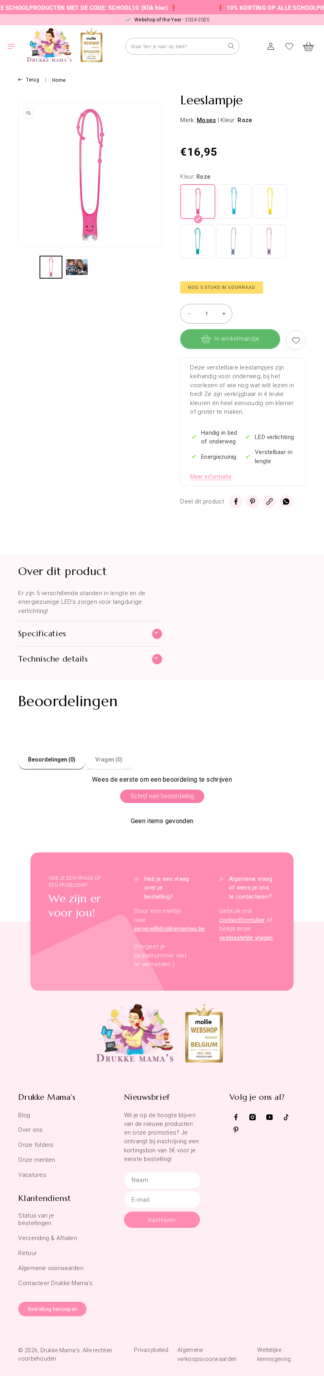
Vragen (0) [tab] (108, 759)
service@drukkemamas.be (169, 928)
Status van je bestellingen (36, 1219)
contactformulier (242, 920)
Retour (27, 1253)
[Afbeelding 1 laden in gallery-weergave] (51, 267)
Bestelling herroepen (52, 1309)
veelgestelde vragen (246, 937)
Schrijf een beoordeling (162, 796)
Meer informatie (211, 476)
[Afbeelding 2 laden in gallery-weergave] (77, 267)
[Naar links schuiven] (28, 267)
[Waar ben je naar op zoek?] (231, 46)
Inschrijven (162, 1219)
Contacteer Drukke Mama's (55, 1283)
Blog (24, 1115)
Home (59, 80)
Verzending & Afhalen (47, 1238)
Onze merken (36, 1159)
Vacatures (32, 1174)
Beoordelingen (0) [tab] (51, 759)
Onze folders (35, 1144)
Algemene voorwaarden (50, 1268)
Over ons (30, 1129)
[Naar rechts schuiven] (152, 267)
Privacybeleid (151, 1350)
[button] (16, 46)
